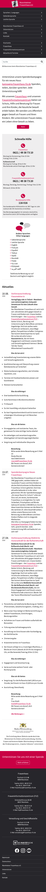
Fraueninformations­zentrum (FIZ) (23, 796)
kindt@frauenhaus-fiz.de (21, 703)
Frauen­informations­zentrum (13, 50)
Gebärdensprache (9, 16)
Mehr (23, 127)
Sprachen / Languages (11, 12)
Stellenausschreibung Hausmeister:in (21, 295)
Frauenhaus (7, 46)
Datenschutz (6, 861)
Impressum (6, 857)
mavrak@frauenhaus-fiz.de (21, 461)
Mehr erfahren (23, 762)
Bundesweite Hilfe (23, 200)
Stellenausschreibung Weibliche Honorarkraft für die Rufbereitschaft (27, 539)
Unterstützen (8, 29)
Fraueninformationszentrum (16, 99)
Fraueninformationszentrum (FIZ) (24, 319)
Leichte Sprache (9, 19)
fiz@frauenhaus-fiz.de (25, 810)
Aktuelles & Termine (10, 53)
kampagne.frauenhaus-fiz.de (16, 84)
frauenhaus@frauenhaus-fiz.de (25, 788)
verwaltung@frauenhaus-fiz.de (25, 833)
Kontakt (6, 36)
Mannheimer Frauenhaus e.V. (13, 26)
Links (5, 33)
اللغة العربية (16, 269)
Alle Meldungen (17, 714)
